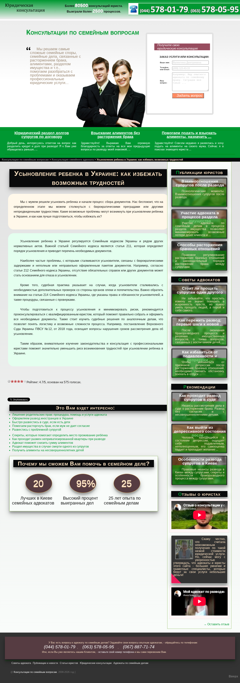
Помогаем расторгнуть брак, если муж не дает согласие (51, 425)
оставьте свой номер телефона (116, 652)
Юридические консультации (96, 663)
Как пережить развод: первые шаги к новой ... (199, 322)
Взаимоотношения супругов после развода (200, 183)
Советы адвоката (21, 663)
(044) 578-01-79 (59, 646)
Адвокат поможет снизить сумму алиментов (42, 442)
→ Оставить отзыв (216, 624)
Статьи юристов (69, 663)
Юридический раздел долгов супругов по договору (41, 135)
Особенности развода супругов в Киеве (200, 461)
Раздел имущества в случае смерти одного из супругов (50, 446)
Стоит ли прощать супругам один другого (200, 290)
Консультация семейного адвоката (73, 159)
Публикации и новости (45, 663)
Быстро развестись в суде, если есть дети (41, 422)
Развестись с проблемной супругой (36, 429)
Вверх (233, 676)
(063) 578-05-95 (98, 646)
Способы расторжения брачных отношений (199, 247)
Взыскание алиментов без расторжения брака (115, 135)
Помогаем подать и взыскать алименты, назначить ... (189, 135)
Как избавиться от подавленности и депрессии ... (200, 356)
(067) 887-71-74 (138, 646)
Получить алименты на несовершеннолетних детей (48, 450)
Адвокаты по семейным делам (130, 663)
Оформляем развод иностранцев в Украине (42, 418)
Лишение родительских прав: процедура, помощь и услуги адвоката (59, 414)
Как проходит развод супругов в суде (199, 397)
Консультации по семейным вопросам (25, 159)
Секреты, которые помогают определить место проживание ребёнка (60, 435)
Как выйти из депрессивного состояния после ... (200, 431)
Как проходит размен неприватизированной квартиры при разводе (59, 439)
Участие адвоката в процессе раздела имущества (200, 217)
